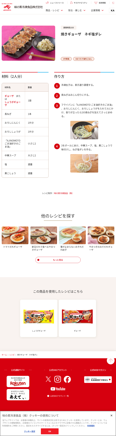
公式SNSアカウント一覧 (59, 396)
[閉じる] (111, 415)
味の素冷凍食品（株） (64, 193)
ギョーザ (9, 96)
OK (49, 431)
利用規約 (91, 425)
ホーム (4, 354)
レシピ (12, 354)
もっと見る (58, 259)
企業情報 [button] (95, 10)
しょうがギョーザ (13, 103)
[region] (58, 423)
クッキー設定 (29, 431)
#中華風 (66, 59)
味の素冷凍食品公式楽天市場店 (18, 379)
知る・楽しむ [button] (75, 10)
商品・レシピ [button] (52, 10)
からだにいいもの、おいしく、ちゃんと (18, 392)
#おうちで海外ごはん (84, 59)
